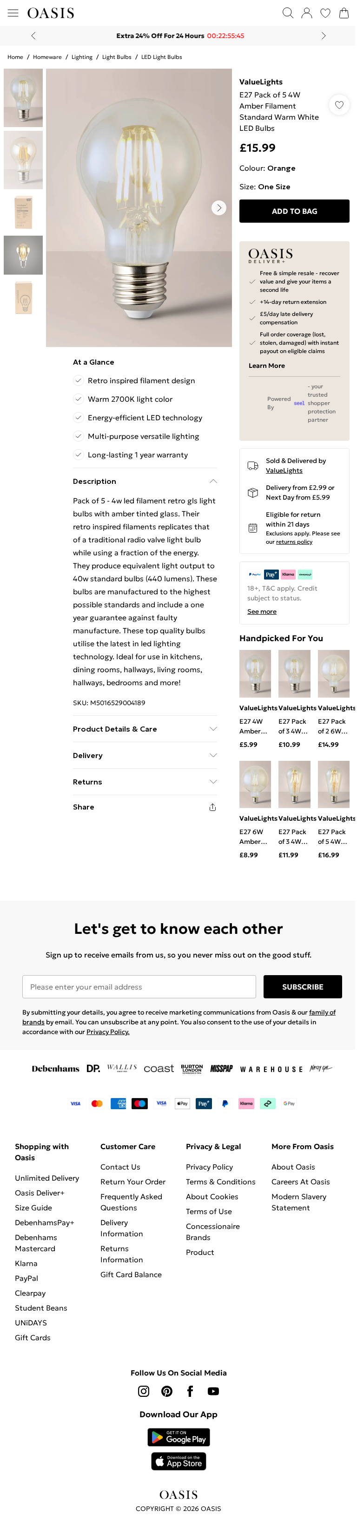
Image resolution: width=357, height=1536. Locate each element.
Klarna (26, 1269)
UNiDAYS (31, 1328)
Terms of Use (206, 1228)
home (15, 56)
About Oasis (288, 1172)
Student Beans (41, 1313)
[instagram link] (140, 1397)
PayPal (26, 1284)
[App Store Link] (175, 1455)
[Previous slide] (30, 35)
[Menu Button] (13, 13)
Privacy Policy (206, 1172)
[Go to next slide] (214, 204)
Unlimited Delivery (47, 1184)
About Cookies (209, 1213)
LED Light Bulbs (161, 56)
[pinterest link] (163, 1397)
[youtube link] (210, 1397)
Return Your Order (131, 1187)
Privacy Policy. (108, 1038)
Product (197, 1269)
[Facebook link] (186, 1397)
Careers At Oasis (295, 1187)
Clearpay (30, 1299)
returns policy (300, 549)
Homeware (47, 56)
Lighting (82, 56)
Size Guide (33, 1213)
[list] (137, 205)
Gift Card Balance (129, 1280)
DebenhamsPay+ (44, 1228)
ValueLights (256, 81)
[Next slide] (320, 35)
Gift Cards (33, 1343)
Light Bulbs (117, 56)
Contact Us (119, 1172)
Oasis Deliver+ (40, 1198)
